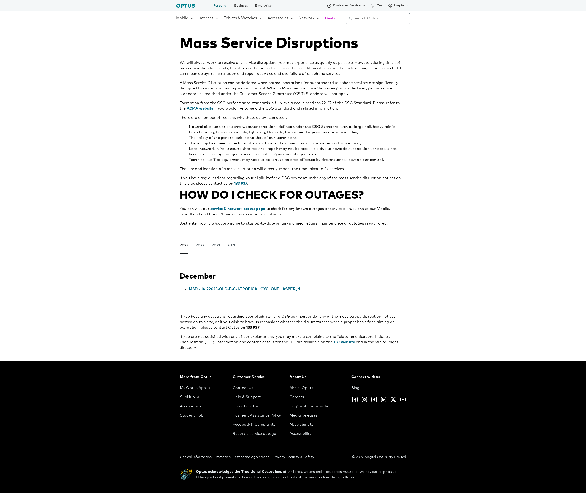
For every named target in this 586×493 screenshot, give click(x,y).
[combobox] (381, 18)
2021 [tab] (216, 245)
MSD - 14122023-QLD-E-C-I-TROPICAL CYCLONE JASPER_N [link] (244, 289)
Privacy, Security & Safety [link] (294, 457)
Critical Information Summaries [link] (205, 457)
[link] (202, 388)
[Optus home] (185, 5)
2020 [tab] (231, 245)
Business (241, 5)
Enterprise (263, 5)
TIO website (344, 342)
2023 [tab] (184, 245)
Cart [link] (380, 5)
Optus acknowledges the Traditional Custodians (239, 472)
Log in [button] (399, 5)
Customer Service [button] (347, 5)
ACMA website (200, 108)
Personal (220, 5)
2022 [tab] (200, 245)
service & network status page (237, 209)
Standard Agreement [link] (252, 457)
